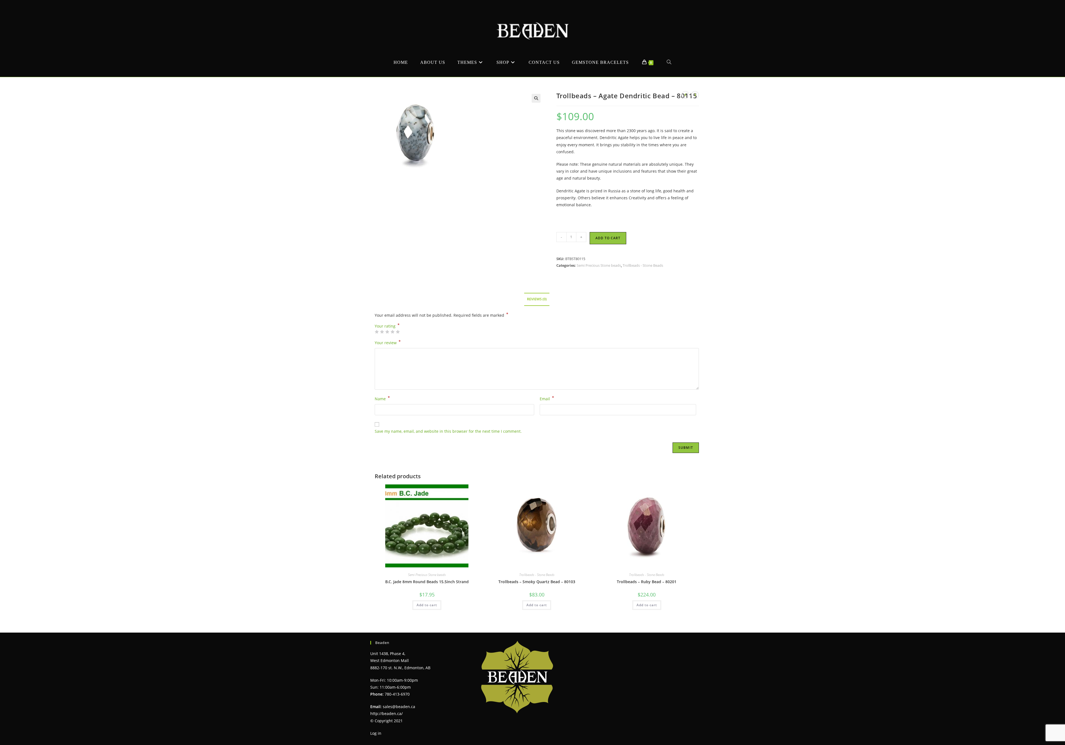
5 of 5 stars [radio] (398, 332)
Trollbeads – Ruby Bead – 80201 (646, 581)
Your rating (387, 326)
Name (382, 398)
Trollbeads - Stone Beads (643, 265)
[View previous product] (685, 95)
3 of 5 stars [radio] (387, 332)
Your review (388, 342)
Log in (375, 733)
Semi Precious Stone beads (599, 265)
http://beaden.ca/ (386, 713)
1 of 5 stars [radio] (377, 332)
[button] (536, 98)
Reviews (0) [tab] (537, 299)
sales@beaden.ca (399, 706)
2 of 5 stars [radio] (382, 332)
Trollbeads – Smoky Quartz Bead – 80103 (536, 581)
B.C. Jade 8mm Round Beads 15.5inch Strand (427, 581)
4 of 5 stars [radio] (392, 332)
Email (547, 398)
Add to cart (607, 238)
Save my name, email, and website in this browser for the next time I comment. (448, 431)
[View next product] (695, 95)
